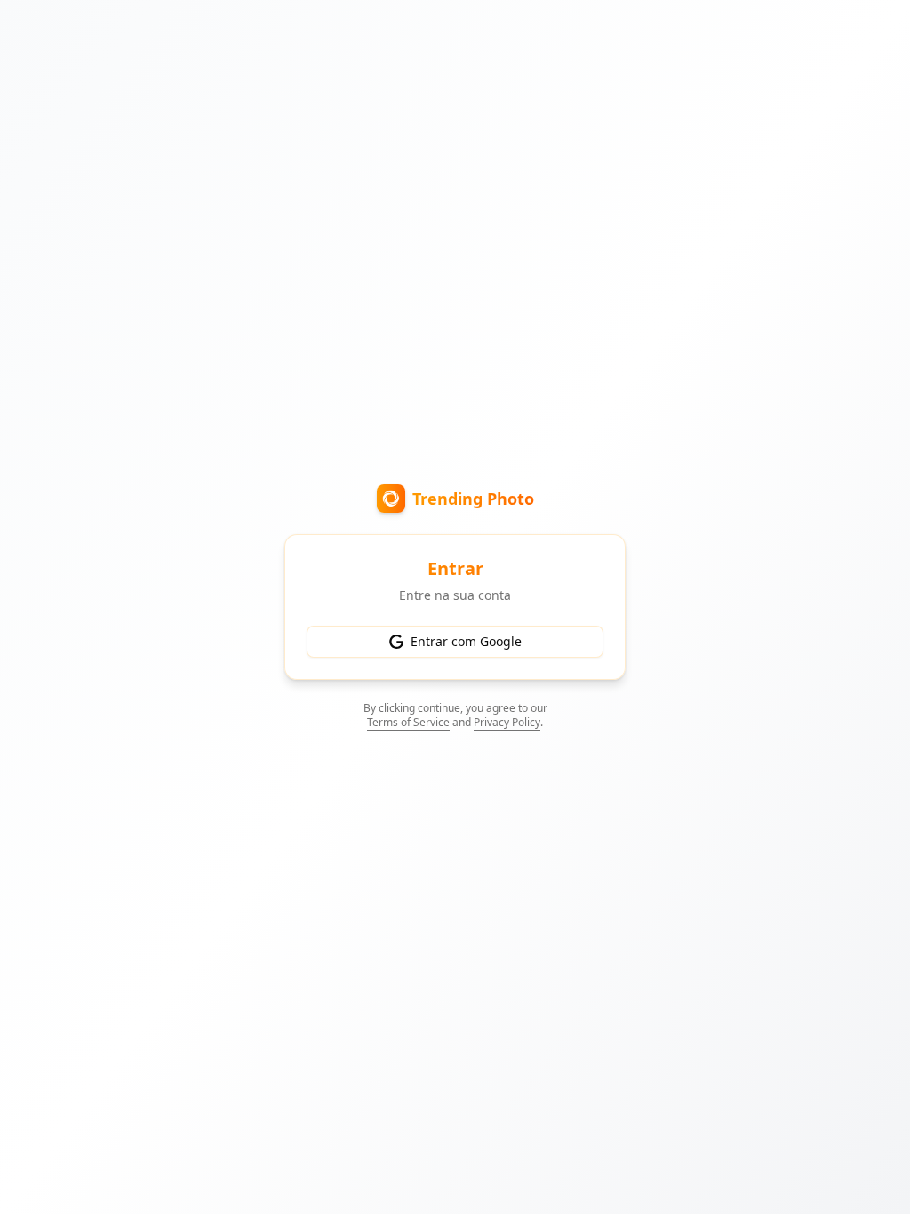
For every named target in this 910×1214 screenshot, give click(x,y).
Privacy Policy (507, 722)
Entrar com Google (466, 641)
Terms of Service (408, 722)
